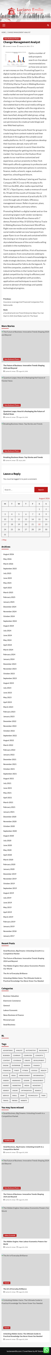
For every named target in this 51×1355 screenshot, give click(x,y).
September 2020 (10, 831)
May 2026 (7, 559)
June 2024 (7, 635)
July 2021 (7, 783)
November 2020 (9, 821)
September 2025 (10, 568)
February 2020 (9, 864)
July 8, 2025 (21, 460)
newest (6, 1090)
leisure (26, 1080)
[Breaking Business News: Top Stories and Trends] (26, 438)
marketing (16, 1085)
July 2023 (7, 688)
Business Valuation (11, 996)
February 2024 (9, 654)
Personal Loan (9, 1020)
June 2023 (7, 693)
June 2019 (7, 902)
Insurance (16, 1080)
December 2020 (9, 817)
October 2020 (9, 826)
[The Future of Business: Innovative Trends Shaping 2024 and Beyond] (26, 346)
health (43, 1070)
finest (16, 1070)
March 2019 (8, 917)
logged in (17, 479)
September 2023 (10, 678)
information (38, 1075)
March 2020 (8, 860)
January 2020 (8, 869)
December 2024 (9, 607)
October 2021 (9, 769)
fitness (25, 1070)
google (34, 1070)
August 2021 (8, 778)
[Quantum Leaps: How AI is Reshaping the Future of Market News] (26, 392)
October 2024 (9, 616)
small (14, 1095)
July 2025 (7, 573)
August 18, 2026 (23, 417)
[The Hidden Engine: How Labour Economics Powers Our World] (26, 1222)
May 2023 (7, 697)
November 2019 (9, 879)
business (6, 1055)
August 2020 (8, 836)
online (15, 1090)
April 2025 (7, 588)
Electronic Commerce (12, 1001)
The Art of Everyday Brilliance (15, 973)
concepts (39, 1055)
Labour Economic (10, 1010)
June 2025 (7, 578)
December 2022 (9, 721)
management (38, 1080)
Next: (23, 313)
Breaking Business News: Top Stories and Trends (23, 457)
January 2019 (8, 926)
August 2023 (8, 683)
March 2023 (8, 707)
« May (4, 540)
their (43, 1095)
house (5, 1075)
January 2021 (8, 812)
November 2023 (9, 669)
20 (26, 524)
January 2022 (8, 755)
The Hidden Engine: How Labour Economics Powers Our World (24, 967)
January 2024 (8, 659)
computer (28, 1055)
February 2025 (9, 597)
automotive (31, 1050)
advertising (8, 1050)
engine (5, 1065)
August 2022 (8, 740)
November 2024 (9, 611)
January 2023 (8, 716)
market (6, 1085)
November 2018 (9, 931)
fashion (27, 1065)
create (27, 1060)
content (6, 1060)
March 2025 (8, 592)
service (6, 1095)
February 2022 (9, 750)
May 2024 (7, 640)
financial (7, 1070)
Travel (5, 1100)
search (38, 1090)
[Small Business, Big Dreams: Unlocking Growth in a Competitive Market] (26, 1128)
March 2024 (8, 650)
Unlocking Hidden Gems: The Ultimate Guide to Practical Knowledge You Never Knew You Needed (23, 979)
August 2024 (8, 626)
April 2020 (7, 855)
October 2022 (9, 731)
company (16, 1055)
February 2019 (9, 922)
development (38, 1060)
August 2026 (8, 554)
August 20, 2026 (23, 371)
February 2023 (9, 712)
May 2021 (7, 793)
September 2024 (10, 621)
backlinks (43, 1050)
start (22, 1095)
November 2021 (9, 764)
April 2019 (7, 912)
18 (12, 524)
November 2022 (9, 726)
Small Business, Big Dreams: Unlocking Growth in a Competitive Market (23, 952)
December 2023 (9, 664)
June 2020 (7, 845)
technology (33, 1095)
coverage (17, 1060)
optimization (26, 1090)
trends (14, 1100)
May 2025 (7, 583)
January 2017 (8, 936)
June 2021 (7, 788)
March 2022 (8, 745)
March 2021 (8, 802)
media (26, 1085)
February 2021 (9, 807)
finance (36, 1065)
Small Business (9, 1024)
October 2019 (9, 883)
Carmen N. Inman (10, 46)
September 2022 (10, 735)
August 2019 (8, 893)
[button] (4, 25)
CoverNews (27, 1351)
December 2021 (9, 759)
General (6, 1005)
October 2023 (9, 673)
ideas (13, 1075)
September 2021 (10, 774)
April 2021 (7, 797)
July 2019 (7, 898)
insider (6, 1080)
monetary (37, 1085)
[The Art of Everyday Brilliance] (26, 1270)
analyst (19, 1050)
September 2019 (10, 888)
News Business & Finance (12, 39)
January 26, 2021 (24, 46)
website (24, 1100)
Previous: (23, 302)
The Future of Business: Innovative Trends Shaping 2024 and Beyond (23, 959)
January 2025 (8, 602)
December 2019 (9, 874)
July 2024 (7, 630)
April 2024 (7, 645)
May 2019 (7, 907)
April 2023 (7, 702)
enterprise (16, 1065)
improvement (24, 1075)
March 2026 (8, 564)
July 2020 (7, 840)
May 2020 (7, 850)
